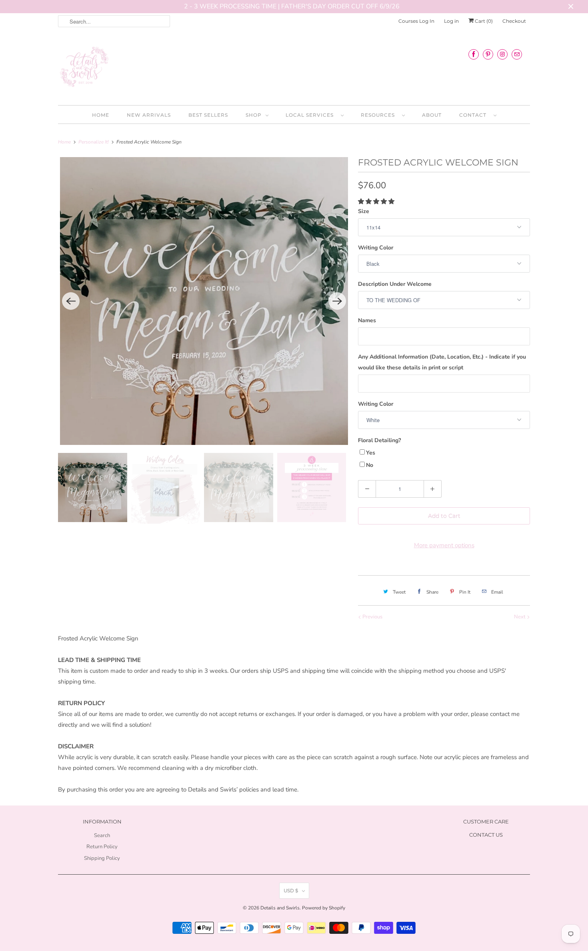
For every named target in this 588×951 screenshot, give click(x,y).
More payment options (444, 545)
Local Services (311, 115)
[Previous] (71, 301)
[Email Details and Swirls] (517, 54)
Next (520, 616)
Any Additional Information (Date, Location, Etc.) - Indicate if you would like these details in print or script (442, 362)
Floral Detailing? (379, 440)
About (432, 115)
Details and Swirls (280, 908)
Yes (370, 453)
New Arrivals (149, 115)
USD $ (291, 890)
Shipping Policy (102, 858)
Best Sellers (208, 115)
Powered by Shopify (323, 908)
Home (100, 115)
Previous (371, 616)
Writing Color (375, 247)
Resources (379, 115)
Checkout (514, 21)
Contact (474, 115)
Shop (254, 115)
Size (363, 211)
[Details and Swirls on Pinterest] (488, 54)
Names (367, 320)
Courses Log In (416, 21)
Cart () (483, 21)
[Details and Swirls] (294, 69)
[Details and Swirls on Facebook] (473, 54)
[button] (377, 201)
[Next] (337, 301)
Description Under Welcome (395, 284)
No (369, 465)
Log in (451, 21)
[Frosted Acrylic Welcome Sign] (204, 301)
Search (102, 835)
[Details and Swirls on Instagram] (502, 54)
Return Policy (102, 846)
